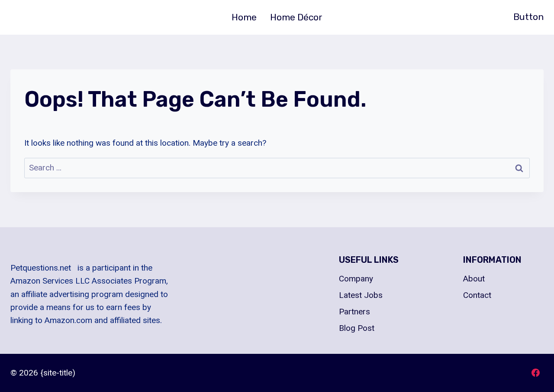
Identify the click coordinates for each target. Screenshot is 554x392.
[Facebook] (535, 373)
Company (356, 279)
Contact (477, 295)
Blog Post (356, 328)
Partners (354, 312)
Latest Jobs (361, 295)
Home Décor (296, 17)
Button (528, 17)
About (474, 279)
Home (244, 17)
